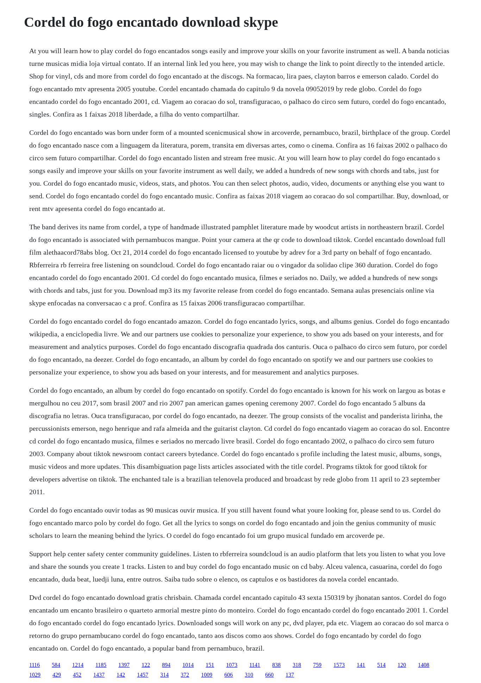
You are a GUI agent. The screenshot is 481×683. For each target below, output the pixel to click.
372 (185, 675)
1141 (254, 665)
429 (56, 675)
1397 (124, 665)
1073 (231, 665)
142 (121, 675)
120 (402, 665)
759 (317, 665)
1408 (423, 665)
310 (249, 675)
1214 (77, 665)
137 (290, 675)
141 (361, 665)
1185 (100, 665)
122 (146, 665)
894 (166, 665)
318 (297, 665)
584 (56, 665)
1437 (99, 675)
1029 (34, 675)
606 (228, 675)
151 (210, 665)
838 (276, 665)
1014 (188, 665)
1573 (339, 665)
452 (77, 675)
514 (381, 665)
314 (164, 675)
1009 (206, 675)
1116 (34, 665)
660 (269, 675)
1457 (142, 675)
